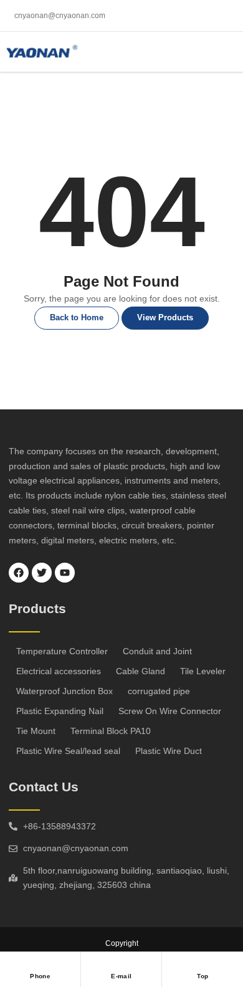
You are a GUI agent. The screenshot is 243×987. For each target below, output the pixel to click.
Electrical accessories (58, 671)
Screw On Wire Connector (169, 711)
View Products (165, 317)
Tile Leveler (203, 671)
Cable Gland (140, 671)
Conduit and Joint (157, 651)
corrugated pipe (159, 691)
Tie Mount (35, 731)
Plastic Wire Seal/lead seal (68, 751)
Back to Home (76, 317)
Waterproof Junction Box (64, 691)
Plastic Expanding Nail (59, 711)
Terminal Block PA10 (110, 731)
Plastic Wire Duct (168, 751)
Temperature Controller (62, 651)
